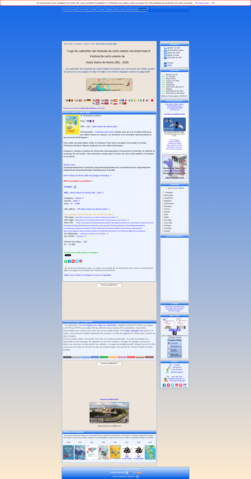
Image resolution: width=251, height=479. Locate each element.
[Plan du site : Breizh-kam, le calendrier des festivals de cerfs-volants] (130, 472)
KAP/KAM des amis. (174, 106)
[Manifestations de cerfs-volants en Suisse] (78, 100)
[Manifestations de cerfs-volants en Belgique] (69, 100)
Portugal (167, 228)
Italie (166, 214)
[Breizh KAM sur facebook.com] (164, 385)
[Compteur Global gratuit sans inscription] (174, 348)
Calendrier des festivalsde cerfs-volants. (174, 310)
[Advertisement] (125, 26)
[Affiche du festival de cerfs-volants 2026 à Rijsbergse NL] (115, 452)
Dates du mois (173, 53)
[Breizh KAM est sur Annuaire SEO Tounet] (181, 327)
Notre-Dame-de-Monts (175, 93)
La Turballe (170, 77)
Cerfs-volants (84, 9)
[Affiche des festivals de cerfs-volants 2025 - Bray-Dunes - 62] (103, 452)
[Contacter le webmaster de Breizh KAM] (134, 472)
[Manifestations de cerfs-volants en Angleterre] (105, 100)
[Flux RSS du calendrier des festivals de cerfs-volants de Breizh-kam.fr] (139, 472)
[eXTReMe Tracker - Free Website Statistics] (175, 333)
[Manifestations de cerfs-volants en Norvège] (105, 103)
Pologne (167, 225)
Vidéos (116, 9)
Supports (109, 9)
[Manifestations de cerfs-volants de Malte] (149, 100)
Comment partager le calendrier (78, 322)
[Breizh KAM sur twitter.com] (76, 261)
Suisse (167, 231)
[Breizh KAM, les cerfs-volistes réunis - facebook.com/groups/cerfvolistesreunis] (69, 261)
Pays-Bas (168, 223)
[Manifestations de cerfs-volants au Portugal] (122, 103)
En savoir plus (202, 3)
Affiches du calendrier (73, 432)
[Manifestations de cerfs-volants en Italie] (140, 100)
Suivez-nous (69, 165)
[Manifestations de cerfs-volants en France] (122, 100)
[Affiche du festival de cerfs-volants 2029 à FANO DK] (150, 452)
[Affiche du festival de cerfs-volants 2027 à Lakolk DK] (126, 452)
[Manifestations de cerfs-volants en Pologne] (114, 103)
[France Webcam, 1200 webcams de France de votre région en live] (174, 167)
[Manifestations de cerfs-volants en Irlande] (131, 100)
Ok (212, 3)
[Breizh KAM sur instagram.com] (80, 261)
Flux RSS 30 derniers (177, 381)
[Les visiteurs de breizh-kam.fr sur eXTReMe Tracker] (174, 336)
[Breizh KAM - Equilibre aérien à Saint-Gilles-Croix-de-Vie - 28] (174, 124)
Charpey (169, 83)
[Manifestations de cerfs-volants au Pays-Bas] (96, 103)
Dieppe (169, 89)
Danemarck (169, 204)
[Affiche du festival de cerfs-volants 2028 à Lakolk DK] (138, 452)
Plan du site (177, 367)
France (170, 63)
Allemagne (168, 195)
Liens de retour (176, 369)
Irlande (167, 212)
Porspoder (170, 85)
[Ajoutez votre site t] (175, 330)
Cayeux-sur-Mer (172, 81)
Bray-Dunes (171, 79)
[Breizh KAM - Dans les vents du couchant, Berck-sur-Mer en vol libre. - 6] (109, 413)
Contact (177, 365)
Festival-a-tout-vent (104, 132)
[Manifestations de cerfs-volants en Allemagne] (87, 100)
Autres (123, 9)
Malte (166, 217)
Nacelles (93, 9)
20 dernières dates (175, 50)
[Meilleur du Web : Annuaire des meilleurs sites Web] (168, 327)
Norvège (167, 220)
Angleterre (168, 198)
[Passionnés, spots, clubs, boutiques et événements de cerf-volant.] (109, 85)
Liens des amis (176, 377)
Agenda (134, 9)
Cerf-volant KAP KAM (174, 108)
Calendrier (143, 9)
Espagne (168, 206)
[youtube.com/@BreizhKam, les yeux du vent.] (73, 261)
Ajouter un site (173, 48)
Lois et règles (73, 9)
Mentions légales (177, 372)
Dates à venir (173, 55)
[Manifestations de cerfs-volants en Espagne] (114, 100)
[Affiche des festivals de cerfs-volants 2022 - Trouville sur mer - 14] (68, 452)
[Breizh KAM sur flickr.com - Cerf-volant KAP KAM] (184, 385)
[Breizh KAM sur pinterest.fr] (180, 385)
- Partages (168, 192)
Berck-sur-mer (172, 74)
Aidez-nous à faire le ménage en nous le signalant (87, 275)
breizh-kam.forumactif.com (174, 307)
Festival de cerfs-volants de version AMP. (84, 108)
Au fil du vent (174, 110)
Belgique (168, 201)
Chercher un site (174, 57)
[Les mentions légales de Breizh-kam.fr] (127, 472)
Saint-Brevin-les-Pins (174, 91)
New (128, 9)
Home (65, 9)
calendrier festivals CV (176, 379)
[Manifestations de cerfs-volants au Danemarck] (96, 100)
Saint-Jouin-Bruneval (174, 87)
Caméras (101, 9)
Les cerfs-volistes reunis (175, 104)
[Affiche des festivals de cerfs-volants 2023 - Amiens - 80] (80, 452)
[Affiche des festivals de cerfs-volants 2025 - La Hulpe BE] (91, 452)
